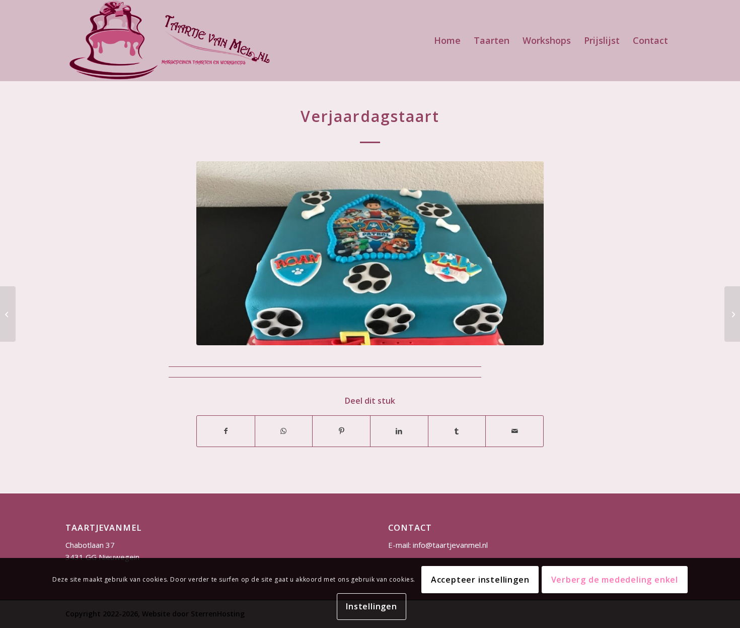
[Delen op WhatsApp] (284, 431)
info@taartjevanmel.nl (450, 545)
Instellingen (371, 606)
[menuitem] (447, 40)
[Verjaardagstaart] (8, 314)
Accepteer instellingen (480, 579)
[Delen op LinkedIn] (399, 431)
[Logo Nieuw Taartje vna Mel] (168, 40)
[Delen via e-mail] (514, 431)
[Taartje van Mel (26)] (370, 253)
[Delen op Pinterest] (341, 431)
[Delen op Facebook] (226, 431)
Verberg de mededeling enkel (615, 579)
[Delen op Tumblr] (457, 431)
